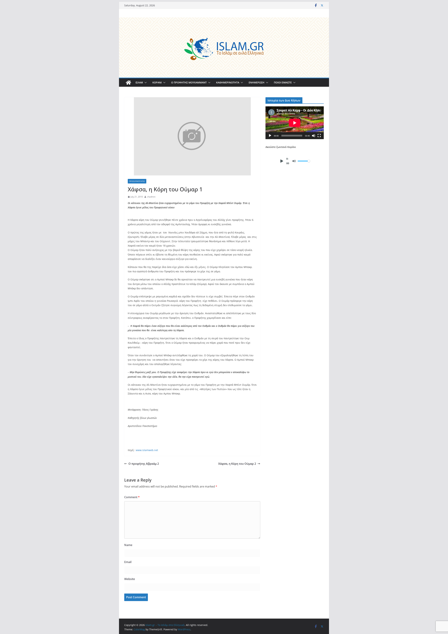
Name (128, 545)
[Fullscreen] (319, 135)
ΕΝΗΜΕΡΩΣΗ (256, 82)
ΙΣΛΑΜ (139, 82)
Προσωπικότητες (137, 181)
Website (129, 579)
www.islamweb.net (147, 450)
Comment (132, 497)
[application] (294, 122)
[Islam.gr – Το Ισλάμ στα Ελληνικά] (224, 20)
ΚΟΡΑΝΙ (157, 82)
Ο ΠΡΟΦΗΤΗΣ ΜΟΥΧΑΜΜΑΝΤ (189, 82)
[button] (145, 82)
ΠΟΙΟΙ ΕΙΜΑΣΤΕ (283, 82)
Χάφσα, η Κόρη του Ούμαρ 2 (237, 464)
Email (127, 562)
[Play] (270, 135)
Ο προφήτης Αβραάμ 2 (143, 464)
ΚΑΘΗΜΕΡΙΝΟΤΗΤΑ (227, 82)
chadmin (151, 196)
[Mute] (313, 135)
